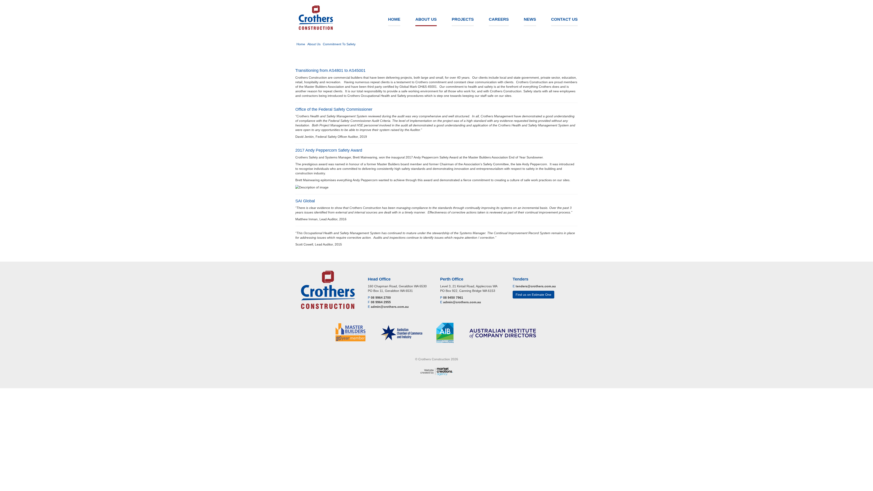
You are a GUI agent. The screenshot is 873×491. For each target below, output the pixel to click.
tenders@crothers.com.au (536, 286)
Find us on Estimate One (533, 294)
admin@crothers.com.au (390, 306)
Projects (463, 19)
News (530, 19)
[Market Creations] (436, 371)
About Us (426, 19)
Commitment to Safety (339, 44)
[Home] (315, 17)
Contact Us (564, 19)
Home (394, 19)
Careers (499, 19)
